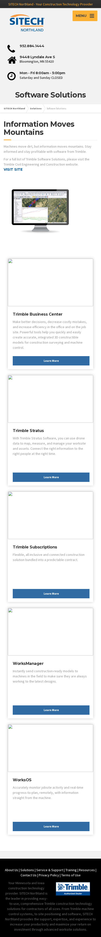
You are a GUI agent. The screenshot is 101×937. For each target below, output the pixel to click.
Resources (87, 870)
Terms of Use (71, 875)
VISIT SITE (13, 169)
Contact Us (29, 875)
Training (71, 870)
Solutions (27, 870)
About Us (11, 870)
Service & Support (49, 870)
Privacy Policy (49, 875)
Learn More (51, 361)
